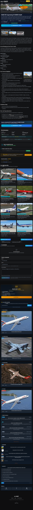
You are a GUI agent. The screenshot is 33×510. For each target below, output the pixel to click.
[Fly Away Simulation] (4, 1)
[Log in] (25, 1)
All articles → (16, 463)
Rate (7, 20)
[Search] (21, 1)
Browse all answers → (16, 441)
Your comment (4, 267)
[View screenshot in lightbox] (31, 12)
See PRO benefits (27, 154)
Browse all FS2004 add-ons (6, 239)
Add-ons (2, 3)
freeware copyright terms (18, 139)
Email (3, 262)
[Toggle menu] (31, 1)
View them (28, 150)
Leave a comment (29, 245)
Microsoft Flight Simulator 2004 (9, 3)
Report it (29, 139)
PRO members (17, 136)
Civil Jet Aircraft (17, 3)
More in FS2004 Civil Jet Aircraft (27, 239)
